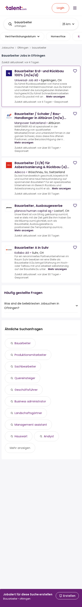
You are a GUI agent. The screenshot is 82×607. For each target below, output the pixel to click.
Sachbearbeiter (25, 366)
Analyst (49, 436)
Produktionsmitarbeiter (30, 355)
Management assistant (31, 425)
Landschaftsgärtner (28, 413)
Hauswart (21, 436)
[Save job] (75, 71)
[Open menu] (74, 8)
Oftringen (22, 48)
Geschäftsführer (26, 390)
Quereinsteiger (25, 378)
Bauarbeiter (23, 343)
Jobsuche (8, 48)
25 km (66, 24)
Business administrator (30, 401)
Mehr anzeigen (55, 96)
